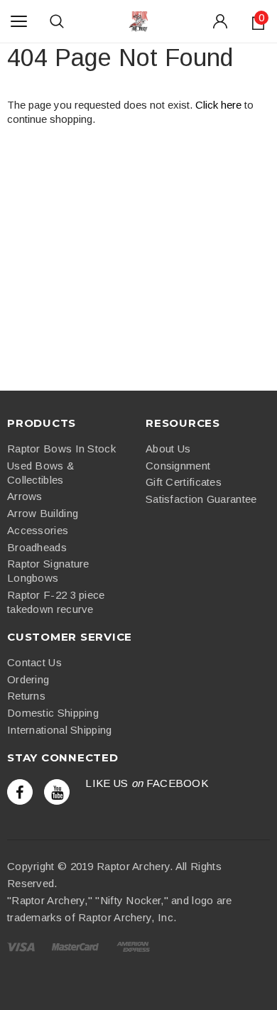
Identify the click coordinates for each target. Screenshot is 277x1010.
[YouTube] (57, 792)
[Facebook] (20, 792)
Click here (219, 105)
